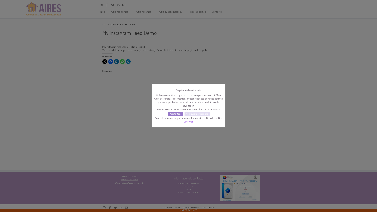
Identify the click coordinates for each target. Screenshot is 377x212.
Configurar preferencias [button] (197, 113)
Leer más (188, 121)
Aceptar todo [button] (175, 113)
